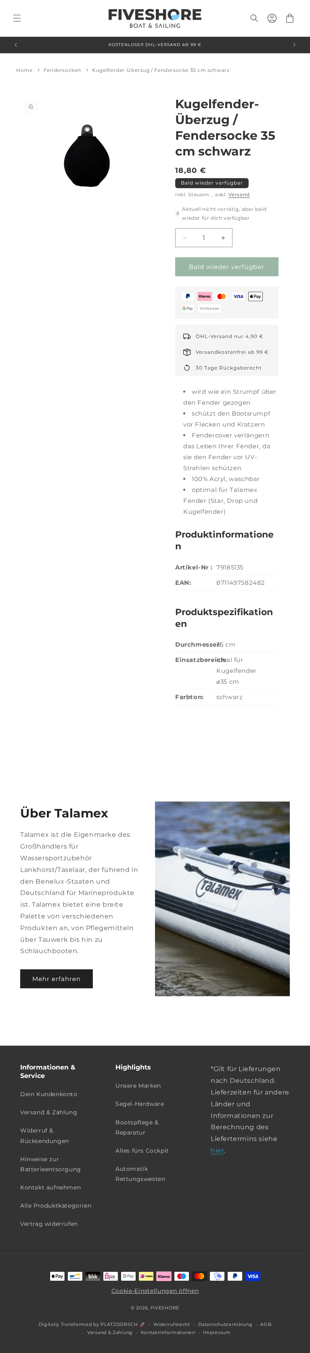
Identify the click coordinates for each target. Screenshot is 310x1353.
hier (217, 1150)
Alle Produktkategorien (55, 1205)
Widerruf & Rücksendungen (44, 1135)
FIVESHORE (165, 1308)
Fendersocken (62, 70)
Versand (239, 194)
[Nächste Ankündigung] (294, 45)
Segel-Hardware (139, 1103)
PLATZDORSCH (119, 1324)
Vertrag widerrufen (49, 1223)
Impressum (216, 1332)
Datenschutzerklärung (225, 1324)
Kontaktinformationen (168, 1332)
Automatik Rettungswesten (140, 1174)
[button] (17, 18)
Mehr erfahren (56, 979)
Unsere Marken (138, 1085)
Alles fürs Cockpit (142, 1150)
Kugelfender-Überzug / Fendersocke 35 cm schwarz (160, 70)
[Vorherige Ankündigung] (16, 45)
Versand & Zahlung (48, 1112)
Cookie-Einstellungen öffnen (155, 1290)
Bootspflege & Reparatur (137, 1127)
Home (24, 70)
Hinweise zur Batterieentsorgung (50, 1164)
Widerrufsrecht (171, 1324)
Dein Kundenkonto (49, 1094)
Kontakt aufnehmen (50, 1187)
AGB (265, 1324)
